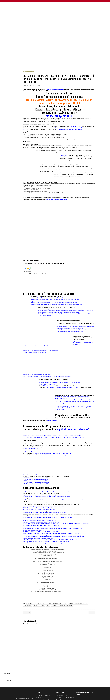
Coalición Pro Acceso (42, 551)
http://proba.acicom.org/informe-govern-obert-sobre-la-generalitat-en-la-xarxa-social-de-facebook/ (46, 491)
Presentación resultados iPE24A (30, 474)
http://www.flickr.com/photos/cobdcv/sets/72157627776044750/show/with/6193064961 (66, 304)
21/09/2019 (26, 85)
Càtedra (43, 603)
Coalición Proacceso (75, 126)
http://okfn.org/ (54, 558)
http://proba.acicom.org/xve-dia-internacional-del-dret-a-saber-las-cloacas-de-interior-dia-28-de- (60, 382)
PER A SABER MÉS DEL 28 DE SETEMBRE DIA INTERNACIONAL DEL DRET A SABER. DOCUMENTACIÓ (46, 519)
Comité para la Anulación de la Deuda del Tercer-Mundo (47, 589)
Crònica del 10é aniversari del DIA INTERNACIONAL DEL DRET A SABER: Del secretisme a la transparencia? (47, 541)
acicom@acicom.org (44, 699)
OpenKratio (48, 560)
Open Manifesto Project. (41, 148)
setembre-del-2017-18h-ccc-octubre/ (47, 384)
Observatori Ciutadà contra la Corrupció (41, 591)
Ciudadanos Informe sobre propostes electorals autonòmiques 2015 (36, 484)
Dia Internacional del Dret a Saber (81, 603)
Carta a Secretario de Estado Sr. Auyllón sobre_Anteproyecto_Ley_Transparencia (41, 525)
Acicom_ (32, 85)
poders (48, 605)
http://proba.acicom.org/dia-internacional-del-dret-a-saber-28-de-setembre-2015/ (40, 350)
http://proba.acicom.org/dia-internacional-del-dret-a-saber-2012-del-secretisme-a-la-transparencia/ (60, 309)
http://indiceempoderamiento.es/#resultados (33, 450)
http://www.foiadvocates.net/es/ (47, 576)
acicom (38, 603)
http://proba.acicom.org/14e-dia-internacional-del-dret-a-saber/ (37, 374)
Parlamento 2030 (65, 155)
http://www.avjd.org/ (47, 567)
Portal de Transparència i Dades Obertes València (42, 561)
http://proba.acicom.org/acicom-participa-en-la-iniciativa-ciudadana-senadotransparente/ (43, 506)
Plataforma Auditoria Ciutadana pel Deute (47, 588)
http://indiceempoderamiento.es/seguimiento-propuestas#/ (56, 454)
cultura (64, 603)
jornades (42, 605)
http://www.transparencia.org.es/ (47, 570)
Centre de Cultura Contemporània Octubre (70, 387)
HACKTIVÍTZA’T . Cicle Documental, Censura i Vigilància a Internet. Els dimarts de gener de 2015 (45, 543)
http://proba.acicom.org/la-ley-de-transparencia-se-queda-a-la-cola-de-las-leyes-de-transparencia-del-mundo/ (48, 517)
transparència (54, 605)
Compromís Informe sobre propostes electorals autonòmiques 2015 (36, 479)
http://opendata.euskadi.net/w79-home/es (47, 575)
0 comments (38, 85)
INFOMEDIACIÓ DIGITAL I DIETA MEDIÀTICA (33, 530)
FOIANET (35, 127)
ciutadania (49, 603)
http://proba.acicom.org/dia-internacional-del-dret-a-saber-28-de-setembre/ (47, 297)
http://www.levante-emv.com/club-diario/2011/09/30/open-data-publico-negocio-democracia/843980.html (54, 302)
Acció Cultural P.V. (31, 603)
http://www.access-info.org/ (51, 554)
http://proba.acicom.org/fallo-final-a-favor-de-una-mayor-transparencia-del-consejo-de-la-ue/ (44, 512)
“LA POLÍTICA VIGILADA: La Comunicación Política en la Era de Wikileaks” (40, 520)
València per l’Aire (77, 129)
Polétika (43, 164)
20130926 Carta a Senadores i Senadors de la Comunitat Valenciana (38, 507)
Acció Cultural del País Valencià (52, 387)
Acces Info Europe (55, 127)
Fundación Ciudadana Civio (47, 555)
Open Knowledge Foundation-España (44, 558)
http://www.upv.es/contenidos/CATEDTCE (57, 549)
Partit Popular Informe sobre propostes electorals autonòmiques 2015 (36, 482)
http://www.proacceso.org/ (51, 551)
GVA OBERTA (41, 563)
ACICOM (57, 385)
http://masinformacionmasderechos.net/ (47, 582)
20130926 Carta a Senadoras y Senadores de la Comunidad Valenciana (39, 509)
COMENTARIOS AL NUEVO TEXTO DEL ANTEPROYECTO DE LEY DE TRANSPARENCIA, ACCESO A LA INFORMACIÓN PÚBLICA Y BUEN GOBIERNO (56, 523)
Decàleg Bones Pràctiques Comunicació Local (56, 199)
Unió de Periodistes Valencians (48, 385)
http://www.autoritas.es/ (47, 572)
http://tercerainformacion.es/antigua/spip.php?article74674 (35, 345)
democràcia (71, 603)
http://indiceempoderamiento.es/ (72, 429)
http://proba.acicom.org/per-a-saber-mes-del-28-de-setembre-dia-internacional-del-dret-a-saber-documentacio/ (55, 299)
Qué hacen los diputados (47, 557)
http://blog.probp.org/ (47, 579)
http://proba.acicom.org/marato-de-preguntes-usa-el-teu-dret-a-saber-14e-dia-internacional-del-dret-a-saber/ (47, 376)
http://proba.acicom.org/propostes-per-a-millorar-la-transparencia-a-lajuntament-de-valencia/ (44, 494)
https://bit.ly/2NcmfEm (52, 420)
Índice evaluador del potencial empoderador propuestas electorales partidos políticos (51, 453)
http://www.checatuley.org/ (47, 584)
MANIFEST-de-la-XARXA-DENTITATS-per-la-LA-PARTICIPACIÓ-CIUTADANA (40, 531)
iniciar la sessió (29, 623)
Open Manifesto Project (63, 129)
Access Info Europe (42, 554)
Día (40, 381)
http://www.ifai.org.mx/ (47, 578)
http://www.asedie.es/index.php (47, 581)
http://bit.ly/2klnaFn (59, 115)
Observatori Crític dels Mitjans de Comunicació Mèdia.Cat (73, 127)
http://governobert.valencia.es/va (56, 561)
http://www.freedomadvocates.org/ (58, 552)
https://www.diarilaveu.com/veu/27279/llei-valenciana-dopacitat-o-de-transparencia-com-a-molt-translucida (84, 343)
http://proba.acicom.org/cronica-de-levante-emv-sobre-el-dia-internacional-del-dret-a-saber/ (58, 312)
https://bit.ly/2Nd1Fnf (59, 418)
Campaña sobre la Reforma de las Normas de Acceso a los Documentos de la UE (41, 522)
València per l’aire (58, 172)
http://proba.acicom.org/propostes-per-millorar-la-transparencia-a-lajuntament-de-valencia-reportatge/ (46, 496)
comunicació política (57, 603)
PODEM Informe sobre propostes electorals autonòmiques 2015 (35, 481)
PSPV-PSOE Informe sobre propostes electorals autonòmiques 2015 (36, 478)
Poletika (71, 129)
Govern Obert (36, 605)
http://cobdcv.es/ (48, 569)
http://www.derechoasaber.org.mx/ (47, 573)
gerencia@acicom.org (61, 699)
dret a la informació (27, 605)
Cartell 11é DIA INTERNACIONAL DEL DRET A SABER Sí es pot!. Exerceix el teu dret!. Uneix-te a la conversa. (47, 527)
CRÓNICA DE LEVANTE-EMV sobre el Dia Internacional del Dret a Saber (39, 538)
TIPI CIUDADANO (43, 564)
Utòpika (47, 585)
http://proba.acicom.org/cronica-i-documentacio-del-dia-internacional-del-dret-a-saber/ (50, 301)
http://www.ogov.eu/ (47, 566)
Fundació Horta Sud (47, 587)
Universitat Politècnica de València (66, 605)
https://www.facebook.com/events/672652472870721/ (34, 352)
